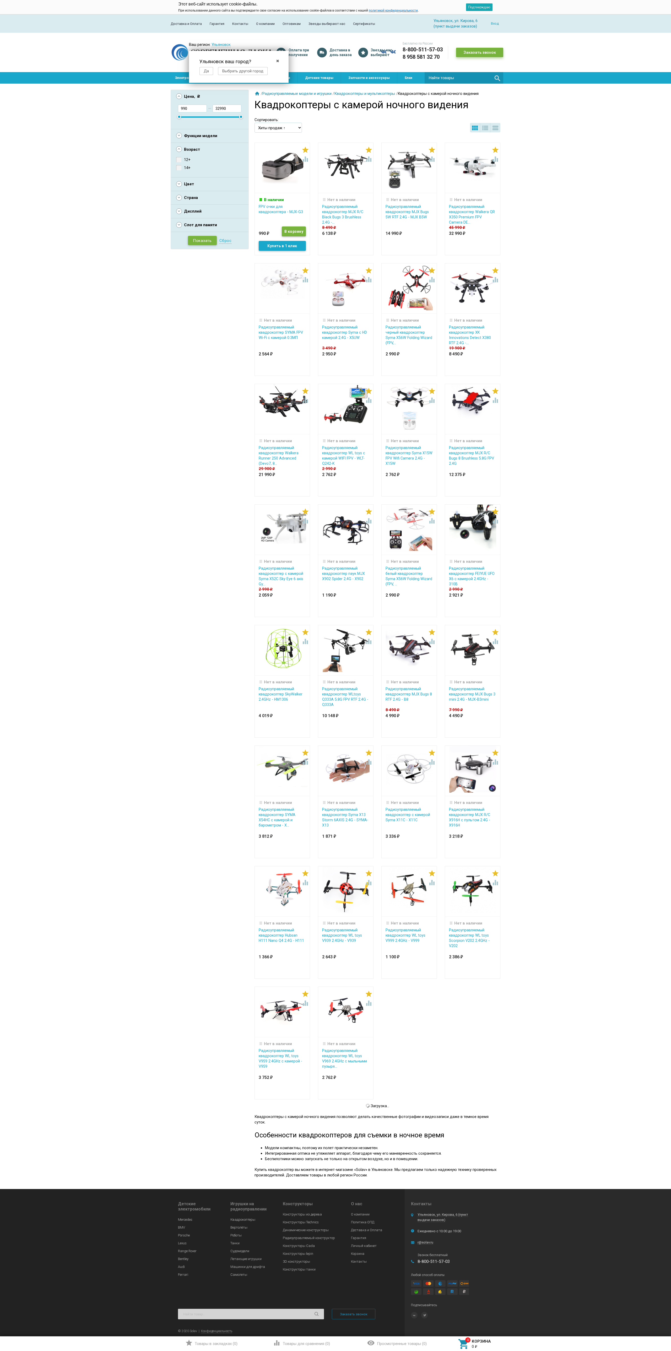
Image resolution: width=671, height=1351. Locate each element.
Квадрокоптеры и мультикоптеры (364, 93)
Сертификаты (364, 24)
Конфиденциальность (216, 1331)
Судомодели (239, 1251)
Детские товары (319, 78)
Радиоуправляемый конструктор (309, 1238)
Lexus (182, 1243)
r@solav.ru (425, 1242)
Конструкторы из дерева (302, 1214)
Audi (181, 1267)
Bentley (183, 1259)
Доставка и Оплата (186, 24)
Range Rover (187, 1251)
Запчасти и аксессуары (369, 78)
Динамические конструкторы (306, 1230)
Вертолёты (238, 1227)
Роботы (236, 1235)
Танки (235, 1243)
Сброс (225, 240)
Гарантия (217, 24)
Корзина (357, 1254)
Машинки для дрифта (247, 1267)
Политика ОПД (362, 1222)
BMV (181, 1227)
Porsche (184, 1235)
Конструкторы (298, 1203)
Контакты (240, 24)
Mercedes (185, 1220)
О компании (265, 24)
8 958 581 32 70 (421, 57)
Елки (408, 78)
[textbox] (464, 78)
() (211, 1343)
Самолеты (238, 1275)
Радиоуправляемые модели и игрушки (297, 93)
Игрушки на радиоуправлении (248, 1206)
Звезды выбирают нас (327, 24)
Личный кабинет (364, 1246)
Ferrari (183, 1275)
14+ (187, 167)
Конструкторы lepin (298, 1254)
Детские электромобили (194, 1206)
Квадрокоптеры (242, 1220)
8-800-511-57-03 (423, 49)
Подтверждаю (479, 7)
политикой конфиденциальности (393, 10)
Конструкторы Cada (299, 1246)
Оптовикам (292, 24)
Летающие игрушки (246, 1259)
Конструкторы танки (299, 1269)
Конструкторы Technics (301, 1222)
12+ (187, 159)
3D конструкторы (296, 1261)
